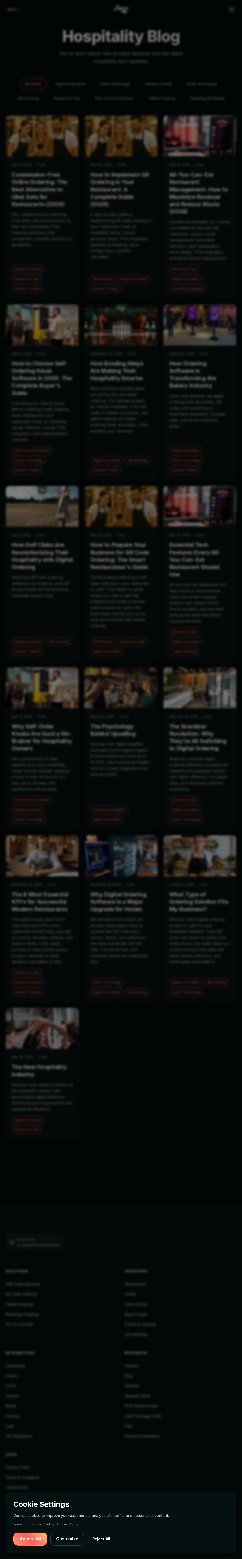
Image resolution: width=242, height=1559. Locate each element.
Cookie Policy (17, 1487)
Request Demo (137, 1396)
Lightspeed (15, 1366)
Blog (129, 1376)
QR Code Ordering (21, 1294)
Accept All (30, 1538)
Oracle (11, 1376)
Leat (9, 1426)
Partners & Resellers (142, 1436)
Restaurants (135, 1284)
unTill (10, 1386)
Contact (131, 1366)
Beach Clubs (136, 1314)
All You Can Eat (19, 1324)
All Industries (136, 1334)
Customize (67, 1538)
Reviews (132, 1386)
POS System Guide (141, 1406)
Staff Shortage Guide (143, 1416)
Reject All (101, 1539)
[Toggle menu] (231, 9)
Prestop (12, 1416)
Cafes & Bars (136, 1304)
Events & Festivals (140, 1324)
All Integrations (19, 1436)
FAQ (128, 1426)
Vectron (12, 1396)
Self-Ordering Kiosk (23, 1284)
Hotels (130, 1294)
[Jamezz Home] (121, 9)
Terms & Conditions (22, 1477)
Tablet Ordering (19, 1304)
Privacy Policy (18, 1467)
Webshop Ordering (22, 1314)
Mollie (11, 1406)
